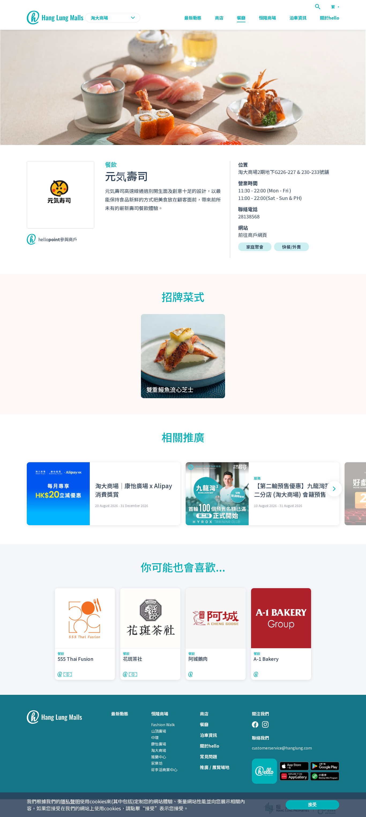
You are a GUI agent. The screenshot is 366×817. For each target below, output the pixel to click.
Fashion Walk (163, 724)
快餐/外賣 (291, 247)
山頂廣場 (158, 731)
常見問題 (208, 756)
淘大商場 (158, 750)
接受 (312, 804)
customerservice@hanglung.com (282, 748)
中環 (155, 737)
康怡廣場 (158, 744)
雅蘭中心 (158, 756)
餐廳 (241, 17)
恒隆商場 (267, 17)
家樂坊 (156, 763)
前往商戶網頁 (252, 234)
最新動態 (192, 17)
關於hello (329, 17)
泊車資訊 (298, 17)
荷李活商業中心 (164, 769)
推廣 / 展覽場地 (214, 767)
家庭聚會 (254, 247)
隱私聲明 (70, 801)
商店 (219, 17)
